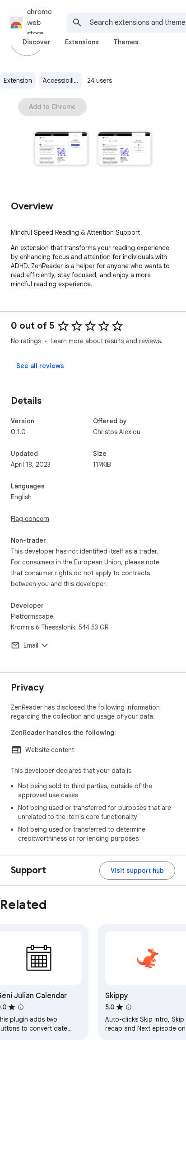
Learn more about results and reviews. (107, 341)
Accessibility (61, 80)
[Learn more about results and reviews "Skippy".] (129, 1007)
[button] (61, 149)
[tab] (36, 42)
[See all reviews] (40, 366)
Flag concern (30, 519)
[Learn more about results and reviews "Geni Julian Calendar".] (21, 1007)
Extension (18, 80)
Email (30, 645)
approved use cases (48, 795)
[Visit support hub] (137, 870)
